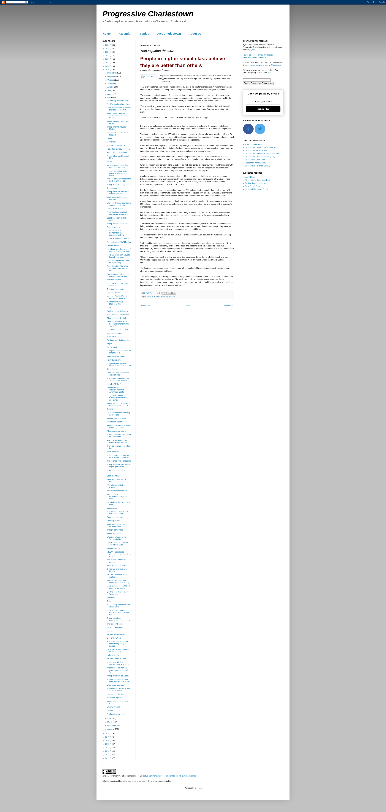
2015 (107, 744)
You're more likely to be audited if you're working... (119, 663)
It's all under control (115, 627)
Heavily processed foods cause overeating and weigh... (117, 173)
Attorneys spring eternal (117, 431)
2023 (107, 56)
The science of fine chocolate (119, 461)
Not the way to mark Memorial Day (115, 303)
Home (107, 33)
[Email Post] (158, 293)
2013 (107, 751)
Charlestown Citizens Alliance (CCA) (260, 157)
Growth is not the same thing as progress (118, 414)
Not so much (112, 347)
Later (109, 308)
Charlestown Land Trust (255, 160)
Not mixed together (115, 698)
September (112, 83)
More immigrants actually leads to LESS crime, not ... (119, 213)
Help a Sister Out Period (117, 153)
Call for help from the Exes (118, 330)
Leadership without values (118, 101)
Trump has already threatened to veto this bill (118, 619)
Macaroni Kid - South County (257, 189)
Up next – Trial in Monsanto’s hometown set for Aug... (119, 297)
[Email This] (163, 293)
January (110, 729)
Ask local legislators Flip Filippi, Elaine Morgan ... (118, 441)
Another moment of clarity (117, 311)
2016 (107, 741)
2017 (107, 737)
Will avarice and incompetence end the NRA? (117, 496)
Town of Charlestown (253, 144)
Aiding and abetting (115, 533)
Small (109, 138)
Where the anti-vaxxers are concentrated (118, 374)
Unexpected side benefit (117, 694)
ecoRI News (250, 177)
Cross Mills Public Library (255, 163)
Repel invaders (113, 227)
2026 (107, 45)
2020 (107, 66)
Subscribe (263, 109)
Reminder (111, 631)
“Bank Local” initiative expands (116, 486)
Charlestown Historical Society (257, 166)
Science (172, 296)
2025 (107, 49)
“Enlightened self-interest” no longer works (119, 352)
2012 (107, 755)
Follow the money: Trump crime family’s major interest (117, 644)
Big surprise (112, 508)
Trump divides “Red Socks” (118, 676)
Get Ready (111, 142)
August (110, 87)
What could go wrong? (116, 685)
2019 (107, 70)
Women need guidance (116, 418)
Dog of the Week (114, 638)
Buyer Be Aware (113, 548)
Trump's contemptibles (116, 530)
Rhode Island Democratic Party (258, 180)
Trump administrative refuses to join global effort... (119, 466)
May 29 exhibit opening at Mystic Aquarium (117, 512)
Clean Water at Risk (115, 209)
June (109, 94)
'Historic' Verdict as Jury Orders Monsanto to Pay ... (119, 581)
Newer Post (145, 306)
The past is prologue (115, 289)
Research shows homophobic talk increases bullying (115, 233)
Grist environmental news (255, 183)
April (109, 719)
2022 (107, 59)
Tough (109, 162)
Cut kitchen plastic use (116, 422)
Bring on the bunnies (115, 517)
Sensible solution (114, 280)
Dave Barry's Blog (252, 186)
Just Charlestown (169, 33)
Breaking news (113, 476)
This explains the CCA (116, 145)
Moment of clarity (114, 337)
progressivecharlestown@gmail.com (266, 65)
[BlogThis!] (165, 293)
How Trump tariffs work (116, 565)
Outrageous (112, 188)
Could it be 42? (113, 369)
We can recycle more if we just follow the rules (117, 166)
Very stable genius (114, 333)
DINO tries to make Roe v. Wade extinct (117, 593)
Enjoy (109, 344)
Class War (151, 296)
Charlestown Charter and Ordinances (260, 147)
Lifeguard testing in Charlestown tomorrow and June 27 (117, 398)
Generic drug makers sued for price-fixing (118, 262)
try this (252, 50)
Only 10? (110, 409)
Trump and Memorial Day (117, 224)
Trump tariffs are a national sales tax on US (118, 193)
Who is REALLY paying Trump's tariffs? (116, 538)
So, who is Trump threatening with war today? (119, 650)
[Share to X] (168, 293)
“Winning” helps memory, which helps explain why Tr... (118, 670)
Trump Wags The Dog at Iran (119, 185)
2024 (107, 52)
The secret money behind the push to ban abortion (119, 180)
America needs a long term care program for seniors (118, 275)
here (270, 73)
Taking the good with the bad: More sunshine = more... (119, 404)
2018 (107, 733)
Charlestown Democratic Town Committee (262, 154)
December (111, 73)
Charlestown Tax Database (256, 150)
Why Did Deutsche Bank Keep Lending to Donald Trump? (118, 324)
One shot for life (113, 293)
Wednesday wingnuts (116, 356)
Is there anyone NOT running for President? (119, 436)
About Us (194, 33)
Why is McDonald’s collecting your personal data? (119, 204)
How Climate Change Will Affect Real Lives (117, 544)
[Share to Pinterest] (174, 293)
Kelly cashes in (113, 655)
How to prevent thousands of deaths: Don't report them (118, 250)
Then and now (113, 452)
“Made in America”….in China (119, 239)
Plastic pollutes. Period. (116, 318)
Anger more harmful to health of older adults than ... (119, 426)
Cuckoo (110, 711)
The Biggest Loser (114, 624)
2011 (107, 758)
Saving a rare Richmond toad (119, 340)
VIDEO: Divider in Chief (116, 659)
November (111, 76)
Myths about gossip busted (118, 315)
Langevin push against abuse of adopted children (119, 365)
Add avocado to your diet (117, 491)
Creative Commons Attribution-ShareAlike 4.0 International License (168, 776)
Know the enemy (114, 360)
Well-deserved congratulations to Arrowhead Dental (115, 390)
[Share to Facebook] (171, 293)
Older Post (228, 306)
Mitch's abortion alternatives (118, 104)
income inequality (162, 296)
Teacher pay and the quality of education (118, 606)
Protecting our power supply (118, 149)
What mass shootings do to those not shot (118, 525)
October (110, 80)
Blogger (198, 788)
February (111, 725)
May (109, 98)
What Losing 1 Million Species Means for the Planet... (117, 115)
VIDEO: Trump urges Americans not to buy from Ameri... (119, 554)
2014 (107, 748)
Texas (109, 601)
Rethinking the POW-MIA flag (119, 242)
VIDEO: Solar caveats (116, 634)
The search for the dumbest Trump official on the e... (118, 379)
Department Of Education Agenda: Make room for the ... (117, 268)
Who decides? (113, 246)
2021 (107, 63)
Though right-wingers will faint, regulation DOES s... (118, 680)
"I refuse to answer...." (115, 714)
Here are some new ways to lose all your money (118, 256)
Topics (144, 33)
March (110, 722)
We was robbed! (113, 707)
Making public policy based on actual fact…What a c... (118, 456)
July (109, 91)
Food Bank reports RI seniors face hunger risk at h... (119, 109)
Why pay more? (113, 521)
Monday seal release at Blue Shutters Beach (118, 689)
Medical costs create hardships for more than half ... (118, 612)
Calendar (125, 33)
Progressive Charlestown (148, 14)
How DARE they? (114, 384)
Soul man (111, 597)
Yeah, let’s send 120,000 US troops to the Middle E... (118, 587)
